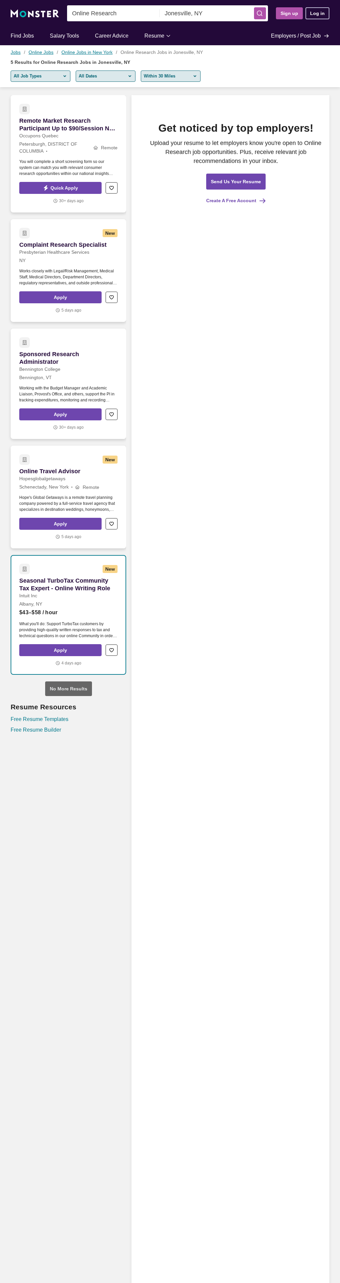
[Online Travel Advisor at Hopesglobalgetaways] (68, 497)
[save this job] (112, 188)
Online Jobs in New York (87, 52)
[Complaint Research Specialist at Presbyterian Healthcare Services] (68, 270)
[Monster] (35, 13)
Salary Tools (64, 36)
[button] (260, 13)
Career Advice (111, 36)
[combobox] (113, 13)
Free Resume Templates (39, 719)
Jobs (16, 52)
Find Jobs (22, 36)
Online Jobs (41, 52)
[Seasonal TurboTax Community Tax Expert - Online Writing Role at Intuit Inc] (68, 615)
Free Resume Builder (36, 730)
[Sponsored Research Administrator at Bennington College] (68, 383)
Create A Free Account (231, 200)
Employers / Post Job (296, 36)
